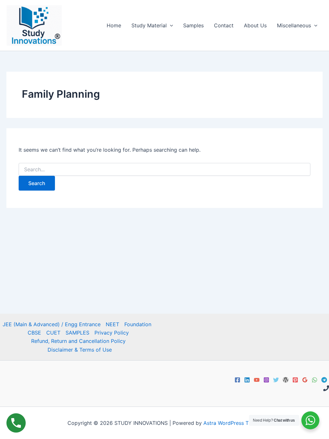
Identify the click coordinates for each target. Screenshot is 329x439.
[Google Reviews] (305, 380)
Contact (224, 25)
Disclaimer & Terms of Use (80, 349)
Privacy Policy (111, 332)
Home (114, 25)
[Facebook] (237, 380)
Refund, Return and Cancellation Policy (78, 341)
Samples (193, 25)
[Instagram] (266, 380)
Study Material (149, 25)
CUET (53, 332)
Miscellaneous (294, 25)
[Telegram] (324, 380)
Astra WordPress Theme (232, 423)
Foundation (137, 324)
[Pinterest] (295, 380)
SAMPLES (77, 332)
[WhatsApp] (314, 380)
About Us (255, 25)
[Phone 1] (326, 388)
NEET (112, 324)
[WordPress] (286, 380)
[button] (170, 25)
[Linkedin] (247, 380)
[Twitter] (276, 380)
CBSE (34, 332)
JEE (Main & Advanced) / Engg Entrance (52, 324)
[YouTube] (257, 380)
